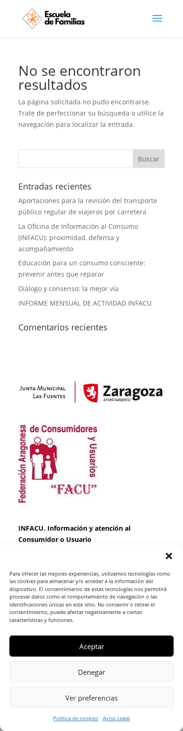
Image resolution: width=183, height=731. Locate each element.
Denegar (91, 672)
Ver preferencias (91, 697)
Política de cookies (75, 718)
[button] (169, 556)
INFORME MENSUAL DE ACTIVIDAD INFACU (85, 303)
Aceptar (91, 646)
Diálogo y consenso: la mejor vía (68, 288)
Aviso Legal (116, 718)
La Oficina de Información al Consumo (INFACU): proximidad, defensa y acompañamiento (78, 237)
